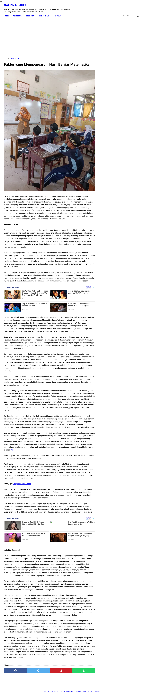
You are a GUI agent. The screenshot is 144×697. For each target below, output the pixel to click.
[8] (12, 450)
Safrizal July (15, 5)
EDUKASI (58, 16)
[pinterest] (61, 670)
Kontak (46, 691)
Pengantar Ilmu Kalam (22, 484)
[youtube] (132, 8)
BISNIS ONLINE (44, 16)
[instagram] (137, 8)
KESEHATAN (30, 16)
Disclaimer (54, 691)
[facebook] (121, 8)
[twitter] (127, 8)
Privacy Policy (81, 691)
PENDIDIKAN (17, 16)
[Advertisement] (49, 38)
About (90, 691)
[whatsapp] (83, 670)
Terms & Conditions (67, 691)
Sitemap (97, 691)
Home (6, 16)
